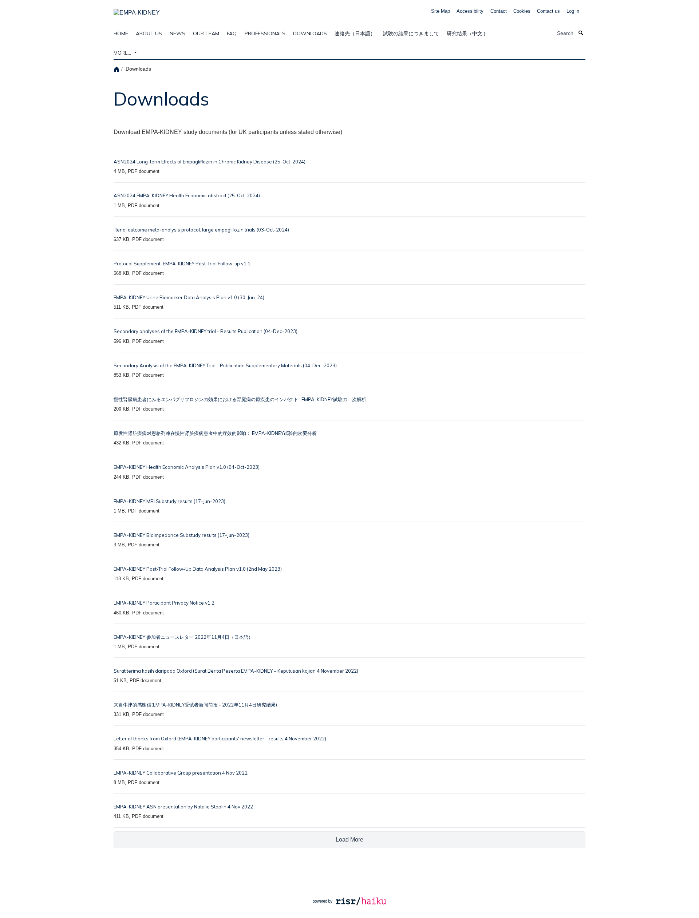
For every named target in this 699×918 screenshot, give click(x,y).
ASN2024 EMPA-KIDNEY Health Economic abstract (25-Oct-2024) (187, 195)
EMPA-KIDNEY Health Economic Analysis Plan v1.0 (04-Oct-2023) (187, 467)
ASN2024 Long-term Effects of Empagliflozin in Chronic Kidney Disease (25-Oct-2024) (209, 162)
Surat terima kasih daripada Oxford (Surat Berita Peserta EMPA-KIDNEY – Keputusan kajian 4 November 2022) (236, 671)
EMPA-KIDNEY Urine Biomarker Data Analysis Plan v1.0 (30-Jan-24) (189, 297)
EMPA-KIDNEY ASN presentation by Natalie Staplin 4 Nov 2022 (183, 807)
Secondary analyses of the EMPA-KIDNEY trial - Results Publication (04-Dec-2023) (205, 331)
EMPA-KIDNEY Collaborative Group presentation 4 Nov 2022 (181, 773)
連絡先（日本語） (355, 33)
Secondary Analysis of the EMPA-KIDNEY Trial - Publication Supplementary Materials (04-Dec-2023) (225, 365)
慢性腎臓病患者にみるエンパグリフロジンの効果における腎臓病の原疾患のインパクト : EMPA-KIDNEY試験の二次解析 (240, 399)
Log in (572, 11)
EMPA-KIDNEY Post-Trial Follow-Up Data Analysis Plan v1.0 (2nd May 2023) (198, 569)
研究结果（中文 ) (466, 33)
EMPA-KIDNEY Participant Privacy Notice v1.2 (164, 603)
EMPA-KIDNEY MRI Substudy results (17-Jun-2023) (169, 501)
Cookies (521, 11)
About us (149, 33)
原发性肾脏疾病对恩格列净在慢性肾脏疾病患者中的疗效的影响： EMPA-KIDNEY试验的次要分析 (215, 433)
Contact (498, 11)
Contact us (548, 11)
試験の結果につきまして (411, 33)
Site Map (440, 11)
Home (121, 33)
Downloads (310, 33)
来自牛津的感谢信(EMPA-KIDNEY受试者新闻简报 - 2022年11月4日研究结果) (195, 705)
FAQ (232, 33)
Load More (349, 839)
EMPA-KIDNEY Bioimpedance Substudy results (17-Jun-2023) (181, 535)
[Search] (581, 33)
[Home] (117, 68)
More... (123, 53)
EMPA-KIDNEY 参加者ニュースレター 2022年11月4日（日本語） (183, 637)
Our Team (206, 33)
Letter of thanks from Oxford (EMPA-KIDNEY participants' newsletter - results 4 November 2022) (220, 738)
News (177, 33)
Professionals (265, 33)
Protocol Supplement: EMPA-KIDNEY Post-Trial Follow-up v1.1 (182, 263)
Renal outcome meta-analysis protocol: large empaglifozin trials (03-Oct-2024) (201, 230)
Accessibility (470, 11)
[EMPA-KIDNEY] (137, 10)
